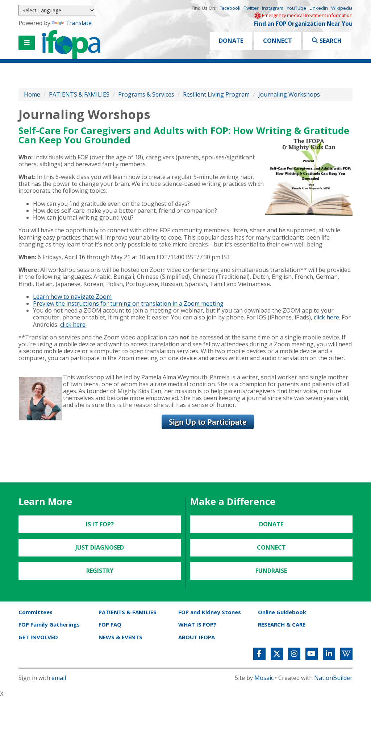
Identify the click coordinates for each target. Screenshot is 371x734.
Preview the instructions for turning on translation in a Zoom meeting (128, 303)
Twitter (251, 8)
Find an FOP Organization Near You (303, 23)
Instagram (272, 8)
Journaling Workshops (289, 94)
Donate (231, 41)
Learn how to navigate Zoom (72, 297)
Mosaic (264, 678)
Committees (35, 612)
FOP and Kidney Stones (209, 612)
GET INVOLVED (38, 637)
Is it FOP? (100, 524)
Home (32, 94)
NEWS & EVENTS (120, 637)
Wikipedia (342, 8)
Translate (78, 23)
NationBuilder (333, 678)
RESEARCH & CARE (281, 624)
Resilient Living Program (217, 94)
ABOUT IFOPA (196, 637)
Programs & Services (146, 94)
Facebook (230, 8)
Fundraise (271, 571)
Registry (99, 571)
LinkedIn (318, 8)
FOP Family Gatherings (49, 624)
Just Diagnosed (99, 547)
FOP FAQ (110, 624)
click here (326, 317)
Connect (277, 41)
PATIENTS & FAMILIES (79, 94)
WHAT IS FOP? (197, 624)
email (58, 678)
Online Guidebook (282, 612)
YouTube (296, 8)
